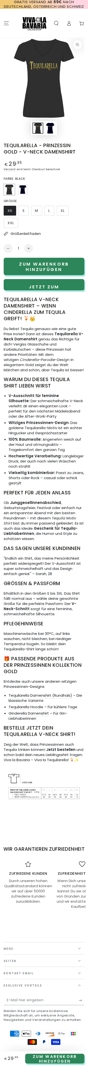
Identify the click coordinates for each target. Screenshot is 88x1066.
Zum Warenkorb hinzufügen (55, 1059)
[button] (56, 23)
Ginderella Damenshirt (29, 713)
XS (11, 212)
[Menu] (6, 23)
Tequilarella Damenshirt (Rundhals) (40, 695)
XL (64, 212)
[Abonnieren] (81, 1000)
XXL (12, 224)
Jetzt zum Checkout (44, 287)
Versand (10, 169)
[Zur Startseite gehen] (34, 23)
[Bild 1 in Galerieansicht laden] (38, 128)
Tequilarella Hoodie (26, 706)
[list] (44, 885)
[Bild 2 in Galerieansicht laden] (50, 128)
